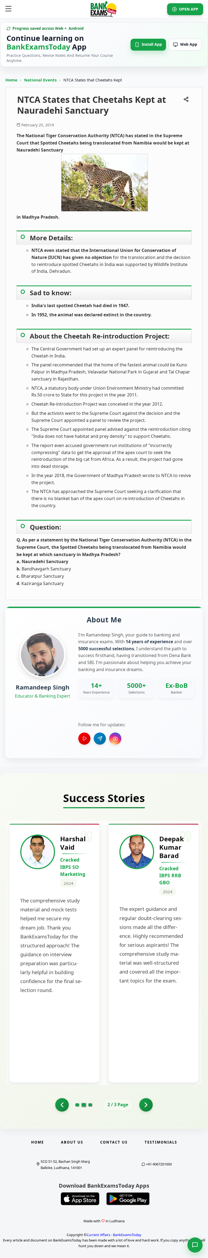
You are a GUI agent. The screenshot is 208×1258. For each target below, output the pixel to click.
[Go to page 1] (62, 1105)
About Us (72, 1142)
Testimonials (161, 1142)
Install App (152, 44)
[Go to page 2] (84, 1105)
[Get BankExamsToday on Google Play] (128, 1198)
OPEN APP (188, 9)
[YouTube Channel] (84, 739)
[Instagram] (115, 739)
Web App (188, 44)
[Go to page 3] (90, 1104)
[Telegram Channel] (100, 739)
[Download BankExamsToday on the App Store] (80, 1198)
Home (11, 80)
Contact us (114, 1142)
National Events (41, 80)
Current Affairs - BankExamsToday (114, 1234)
